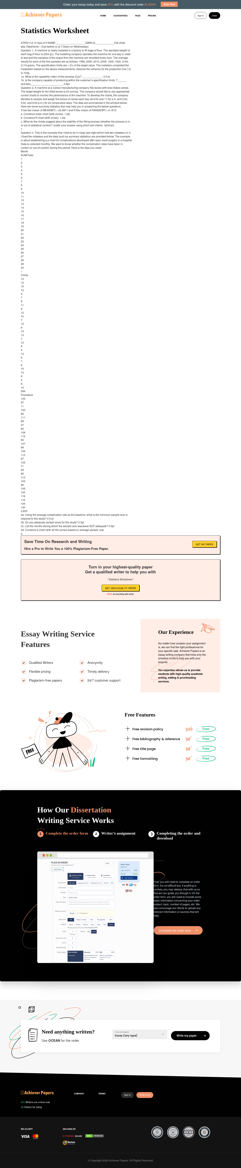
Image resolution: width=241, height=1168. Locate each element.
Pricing (152, 15)
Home (103, 15)
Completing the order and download (178, 835)
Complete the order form (67, 833)
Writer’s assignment (118, 833)
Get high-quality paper (120, 588)
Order (214, 15)
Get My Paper (204, 544)
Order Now (144, 1095)
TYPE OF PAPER (122, 1032)
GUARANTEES (121, 15)
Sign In (201, 15)
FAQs (137, 15)
